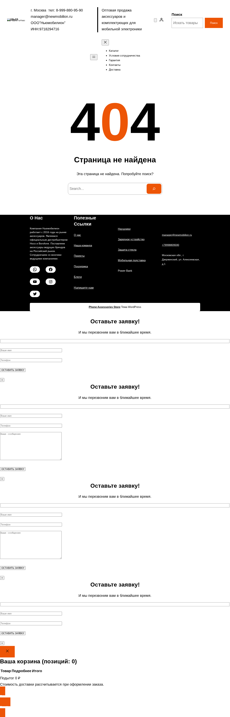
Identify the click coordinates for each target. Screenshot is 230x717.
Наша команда (83, 245)
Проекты (79, 255)
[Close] (7, 651)
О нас (77, 234)
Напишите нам (84, 287)
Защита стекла (127, 249)
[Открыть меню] (93, 57)
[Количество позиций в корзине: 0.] (155, 20)
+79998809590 (170, 244)
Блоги (78, 276)
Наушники (124, 228)
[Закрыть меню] (105, 42)
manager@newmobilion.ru (177, 234)
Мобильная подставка (132, 260)
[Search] (154, 189)
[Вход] (161, 19)
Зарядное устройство (131, 239)
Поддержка (81, 266)
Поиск (177, 15)
